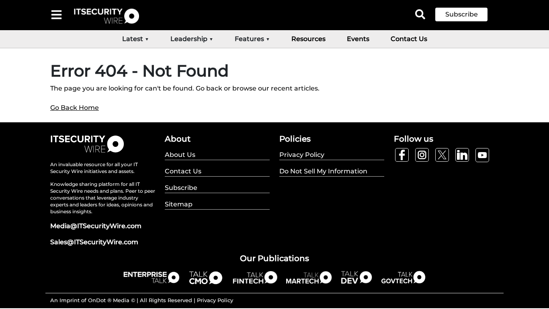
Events (358, 39)
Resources (308, 39)
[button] (467, 14)
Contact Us (409, 39)
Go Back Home (74, 107)
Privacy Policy (215, 300)
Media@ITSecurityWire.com (95, 226)
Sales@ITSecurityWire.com (94, 242)
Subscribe (461, 14)
